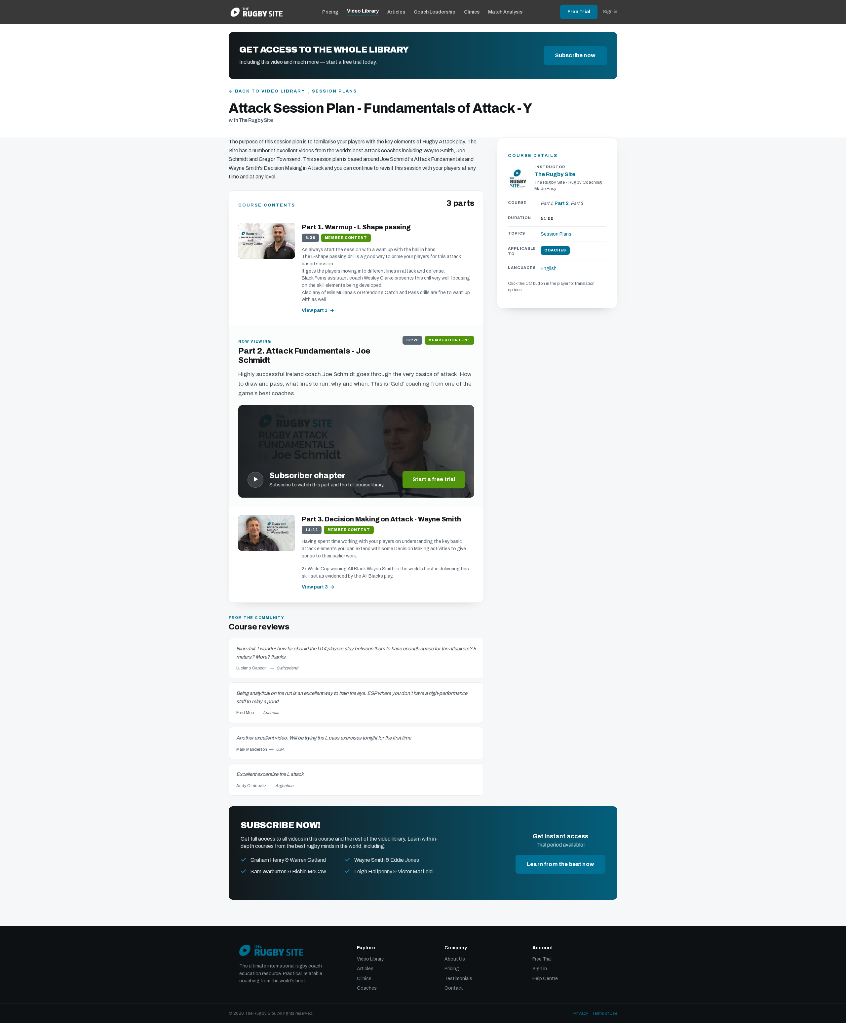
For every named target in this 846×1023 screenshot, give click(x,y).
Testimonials (458, 978)
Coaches (367, 988)
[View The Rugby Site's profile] (518, 178)
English (549, 268)
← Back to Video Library (267, 91)
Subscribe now (575, 55)
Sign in (610, 11)
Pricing (330, 12)
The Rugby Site (554, 174)
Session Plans (334, 91)
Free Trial (578, 11)
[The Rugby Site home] (257, 12)
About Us (454, 959)
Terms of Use (604, 1013)
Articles (396, 12)
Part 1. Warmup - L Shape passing (356, 227)
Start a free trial (433, 479)
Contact (453, 988)
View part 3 (315, 587)
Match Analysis (505, 12)
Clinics (472, 12)
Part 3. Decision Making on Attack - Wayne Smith (381, 519)
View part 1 (314, 310)
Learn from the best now (560, 864)
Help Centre (545, 978)
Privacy (580, 1013)
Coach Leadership (434, 12)
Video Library (363, 11)
